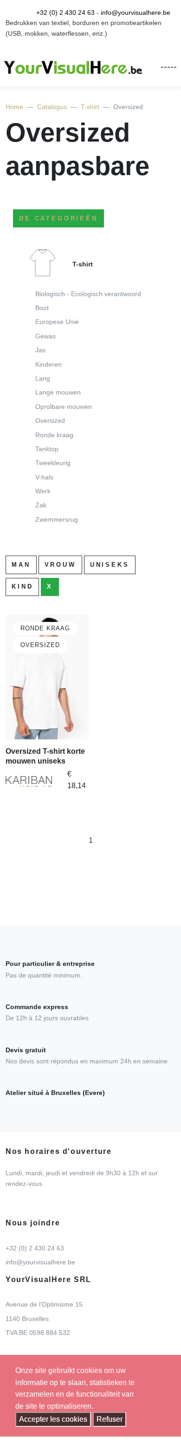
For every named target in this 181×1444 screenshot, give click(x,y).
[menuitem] (90, 390)
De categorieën (58, 218)
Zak (40, 505)
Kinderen (48, 364)
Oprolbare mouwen (63, 406)
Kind (22, 586)
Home (14, 106)
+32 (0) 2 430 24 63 (65, 12)
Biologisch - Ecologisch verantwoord (88, 294)
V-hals (44, 477)
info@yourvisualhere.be (135, 12)
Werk (43, 491)
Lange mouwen (58, 392)
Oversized (50, 420)
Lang (42, 378)
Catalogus (52, 106)
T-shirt (90, 106)
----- (169, 66)
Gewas (45, 336)
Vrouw (60, 564)
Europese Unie (57, 321)
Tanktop (46, 449)
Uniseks (109, 564)
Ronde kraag (54, 435)
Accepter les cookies (53, 1419)
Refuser (110, 1419)
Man (21, 564)
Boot (42, 307)
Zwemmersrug (56, 519)
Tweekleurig (53, 462)
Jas (40, 350)
